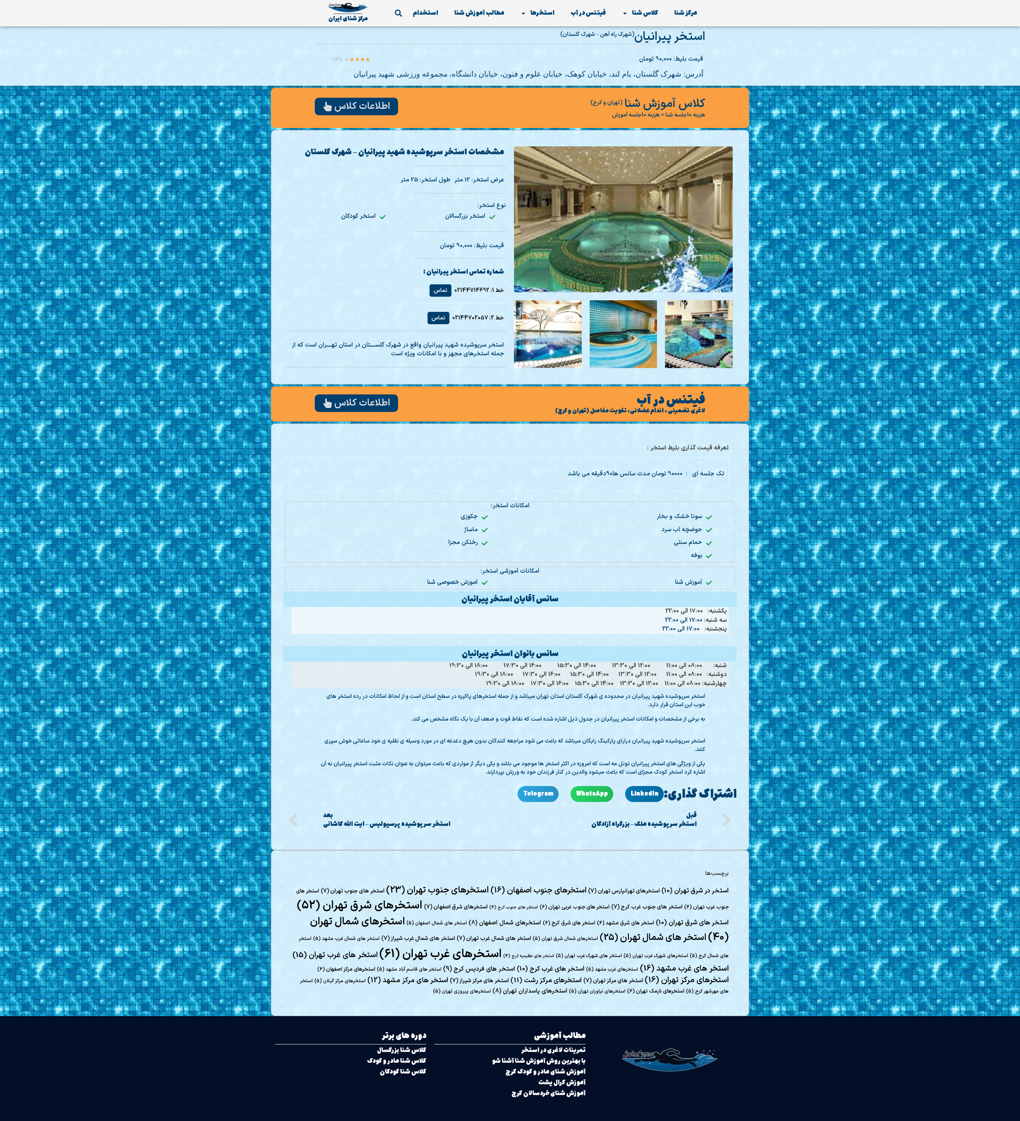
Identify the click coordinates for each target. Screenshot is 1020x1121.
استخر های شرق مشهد (625, 923)
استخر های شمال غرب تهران (494, 938)
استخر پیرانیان (669, 37)
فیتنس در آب (588, 13)
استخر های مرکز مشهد (407, 980)
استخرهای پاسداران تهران (529, 991)
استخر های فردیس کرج (479, 969)
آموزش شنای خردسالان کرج (549, 1093)
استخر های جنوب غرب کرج (647, 907)
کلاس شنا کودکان (403, 1072)
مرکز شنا (685, 13)
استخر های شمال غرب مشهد (346, 938)
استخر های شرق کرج (569, 923)
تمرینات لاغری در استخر (553, 1050)
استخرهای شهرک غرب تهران (656, 955)
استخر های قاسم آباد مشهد (409, 969)
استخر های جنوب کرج (513, 907)
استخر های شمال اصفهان (436, 923)
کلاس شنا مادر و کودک (396, 1061)
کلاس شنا (645, 13)
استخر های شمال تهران (653, 937)
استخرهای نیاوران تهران (597, 991)
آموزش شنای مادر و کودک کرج (546, 1072)
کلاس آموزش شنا (664, 104)
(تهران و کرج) (606, 103)
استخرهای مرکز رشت (546, 980)
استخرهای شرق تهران (359, 905)
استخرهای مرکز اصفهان (346, 969)
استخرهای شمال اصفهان (505, 922)
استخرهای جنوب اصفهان (538, 890)
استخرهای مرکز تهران (687, 980)
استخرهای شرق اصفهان (456, 907)
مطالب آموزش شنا (479, 13)
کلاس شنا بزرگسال (401, 1050)
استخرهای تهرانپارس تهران (624, 891)
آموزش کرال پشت (562, 1083)
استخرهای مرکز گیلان (340, 981)
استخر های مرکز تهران (613, 981)
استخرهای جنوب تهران (437, 890)
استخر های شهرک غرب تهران (589, 955)
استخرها (542, 13)
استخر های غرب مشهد (684, 969)
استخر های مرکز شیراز (479, 981)
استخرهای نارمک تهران (656, 991)
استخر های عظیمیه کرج (528, 956)
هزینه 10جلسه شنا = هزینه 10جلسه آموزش (658, 115)
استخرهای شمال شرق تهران (565, 938)
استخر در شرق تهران (695, 891)
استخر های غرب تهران (335, 955)
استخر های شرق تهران (692, 923)
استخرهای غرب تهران (440, 954)
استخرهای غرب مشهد (612, 969)
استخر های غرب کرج (551, 969)
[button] (398, 13)
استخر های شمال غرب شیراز (418, 938)
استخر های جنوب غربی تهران (574, 907)
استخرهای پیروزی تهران (462, 991)
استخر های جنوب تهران (352, 891)
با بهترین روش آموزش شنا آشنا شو (539, 1061)
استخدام (425, 13)
